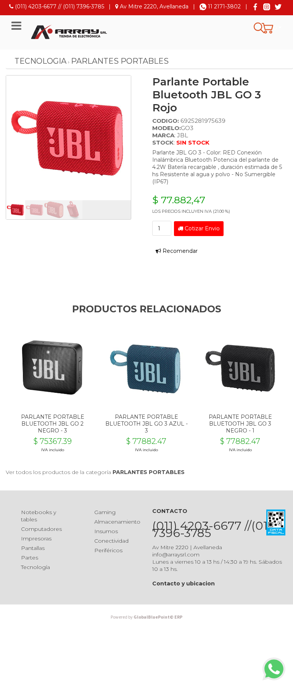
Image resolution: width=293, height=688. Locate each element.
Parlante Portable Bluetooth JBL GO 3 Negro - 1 (240, 423)
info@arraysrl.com (176, 554)
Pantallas (33, 548)
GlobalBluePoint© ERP (146, 617)
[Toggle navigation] (16, 26)
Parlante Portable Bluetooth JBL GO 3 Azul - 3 (146, 423)
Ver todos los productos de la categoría (95, 472)
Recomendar (179, 251)
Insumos (106, 531)
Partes (29, 557)
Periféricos (108, 550)
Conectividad (111, 540)
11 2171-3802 (223, 6)
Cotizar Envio (201, 228)
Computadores (41, 529)
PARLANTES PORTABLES (120, 61)
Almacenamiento (117, 521)
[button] (272, 28)
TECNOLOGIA (40, 61)
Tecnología (35, 567)
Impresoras (36, 538)
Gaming (105, 512)
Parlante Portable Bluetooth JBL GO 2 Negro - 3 (52, 423)
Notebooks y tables (38, 516)
